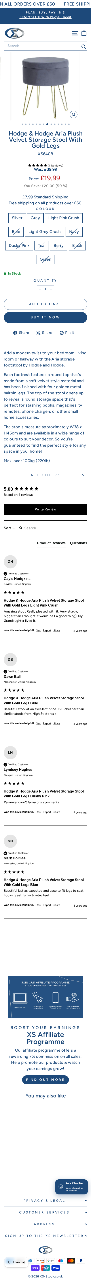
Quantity (45, 281)
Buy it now (45, 317)
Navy (74, 231)
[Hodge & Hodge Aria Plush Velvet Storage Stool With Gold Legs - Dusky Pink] (9, 1179)
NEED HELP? (45, 475)
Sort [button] (8, 528)
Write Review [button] (45, 509)
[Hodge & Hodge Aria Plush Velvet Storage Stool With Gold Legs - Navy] (32, 1175)
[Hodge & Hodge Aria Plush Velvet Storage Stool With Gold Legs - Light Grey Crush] (27, 1175)
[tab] (51, 544)
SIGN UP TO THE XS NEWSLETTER (44, 1236)
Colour (45, 209)
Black (77, 245)
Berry (59, 245)
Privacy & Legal (44, 1201)
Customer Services (44, 1212)
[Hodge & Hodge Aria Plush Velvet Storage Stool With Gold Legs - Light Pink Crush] (17, 1175)
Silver (17, 217)
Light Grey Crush (44, 231)
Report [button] (47, 630)
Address (44, 1224)
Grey (35, 217)
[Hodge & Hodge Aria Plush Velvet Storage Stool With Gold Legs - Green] (29, 1179)
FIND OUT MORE (45, 1080)
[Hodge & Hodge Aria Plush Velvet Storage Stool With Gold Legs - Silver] (7, 1175)
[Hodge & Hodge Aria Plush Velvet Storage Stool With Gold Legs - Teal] (14, 1179)
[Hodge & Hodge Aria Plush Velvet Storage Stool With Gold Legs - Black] (24, 1179)
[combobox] (45, 45)
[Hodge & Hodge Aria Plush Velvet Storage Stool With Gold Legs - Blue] (22, 1175)
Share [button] (56, 630)
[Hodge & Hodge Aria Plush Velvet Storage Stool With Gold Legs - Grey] (12, 1175)
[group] (45, 489)
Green (45, 259)
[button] (45, 166)
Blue (16, 231)
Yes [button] (38, 630)
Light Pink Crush (63, 217)
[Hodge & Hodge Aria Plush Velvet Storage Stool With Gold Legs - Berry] (19, 1179)
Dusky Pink (19, 245)
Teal (42, 245)
